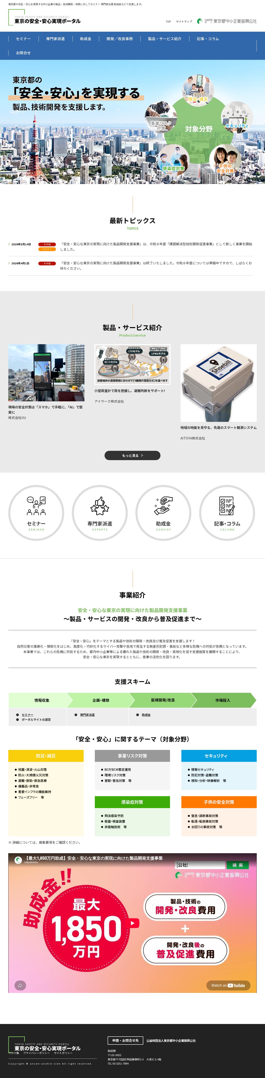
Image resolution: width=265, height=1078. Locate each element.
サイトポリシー (63, 1053)
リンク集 (13, 1053)
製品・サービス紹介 (165, 38)
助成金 (85, 38)
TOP (168, 21)
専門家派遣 (55, 38)
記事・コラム (208, 38)
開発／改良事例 (120, 38)
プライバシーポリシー (36, 1053)
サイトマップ (184, 21)
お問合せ (23, 52)
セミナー (23, 38)
